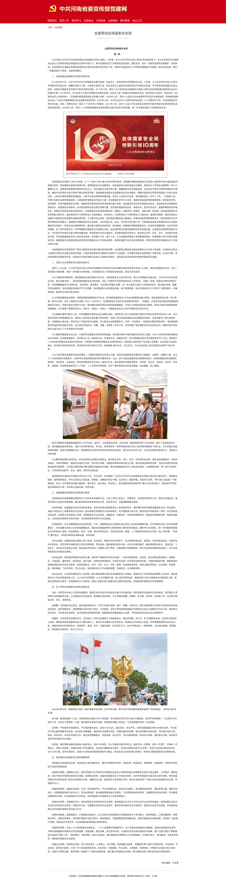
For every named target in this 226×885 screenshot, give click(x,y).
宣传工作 (64, 20)
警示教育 (125, 20)
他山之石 (137, 20)
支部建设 (88, 20)
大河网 (154, 876)
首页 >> (51, 27)
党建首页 (52, 20)
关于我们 (106, 876)
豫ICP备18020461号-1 (136, 876)
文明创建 (100, 20)
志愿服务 (113, 20)
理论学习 (76, 20)
